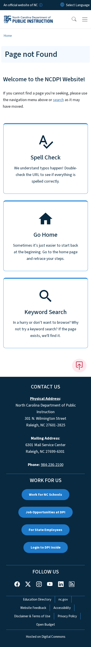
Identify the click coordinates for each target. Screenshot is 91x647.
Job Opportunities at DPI (45, 512)
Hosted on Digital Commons (45, 636)
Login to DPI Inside (46, 547)
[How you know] (40, 5)
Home (8, 35)
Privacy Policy (67, 616)
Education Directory (37, 599)
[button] (71, 19)
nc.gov (63, 599)
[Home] (28, 15)
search (58, 100)
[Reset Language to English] (62, 5)
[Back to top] (79, 365)
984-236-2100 (52, 465)
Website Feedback (33, 607)
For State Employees (45, 529)
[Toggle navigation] (85, 19)
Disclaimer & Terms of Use (32, 616)
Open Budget (45, 624)
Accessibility (62, 607)
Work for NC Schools (45, 494)
